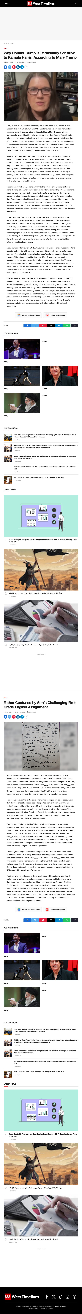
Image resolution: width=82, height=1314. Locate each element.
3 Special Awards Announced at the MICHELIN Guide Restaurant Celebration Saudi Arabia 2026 (45, 468)
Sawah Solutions (60, 1306)
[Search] (76, 3)
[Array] (22, 349)
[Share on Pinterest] (14, 67)
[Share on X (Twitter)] (9, 67)
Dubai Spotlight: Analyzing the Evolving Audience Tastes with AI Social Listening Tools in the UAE (43, 540)
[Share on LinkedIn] (18, 67)
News (5, 48)
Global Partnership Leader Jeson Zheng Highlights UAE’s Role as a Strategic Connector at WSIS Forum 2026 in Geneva (44, 457)
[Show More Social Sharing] (26, 67)
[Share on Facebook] (5, 67)
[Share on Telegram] (22, 67)
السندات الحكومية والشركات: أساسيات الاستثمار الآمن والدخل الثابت (33, 645)
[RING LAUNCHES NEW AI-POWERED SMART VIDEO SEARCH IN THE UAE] (8, 480)
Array (6, 362)
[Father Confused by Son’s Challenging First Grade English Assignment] (41, 746)
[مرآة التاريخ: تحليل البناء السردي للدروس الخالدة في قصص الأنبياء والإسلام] (41, 570)
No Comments (21, 62)
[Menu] (6, 3)
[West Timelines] (41, 3)
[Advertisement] (41, 24)
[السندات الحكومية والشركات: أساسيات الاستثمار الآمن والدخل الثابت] (41, 621)
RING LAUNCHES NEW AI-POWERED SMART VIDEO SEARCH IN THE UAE (39, 477)
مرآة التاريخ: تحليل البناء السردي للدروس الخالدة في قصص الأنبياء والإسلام (35, 593)
